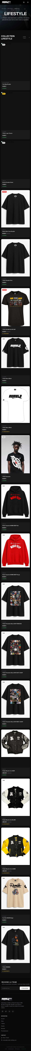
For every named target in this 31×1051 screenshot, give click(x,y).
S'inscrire (24, 988)
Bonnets (3, 1028)
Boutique (10, 8)
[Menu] (27, 2)
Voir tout (24, 37)
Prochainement (4, 1030)
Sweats (2, 1026)
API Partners (17, 1048)
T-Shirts (3, 1023)
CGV (6, 1048)
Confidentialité (11, 1048)
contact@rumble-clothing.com (9, 1040)
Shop (2, 1021)
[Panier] (23, 2)
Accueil (4, 8)
